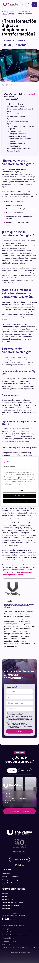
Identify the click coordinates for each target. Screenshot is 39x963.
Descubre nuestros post (19, 11)
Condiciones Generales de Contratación (15, 935)
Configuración (19, 490)
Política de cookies (12, 478)
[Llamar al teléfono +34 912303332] (23, 4)
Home (4, 11)
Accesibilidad (6, 932)
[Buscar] (29, 4)
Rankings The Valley (10, 880)
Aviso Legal (5, 928)
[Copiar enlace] (11, 85)
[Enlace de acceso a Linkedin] (20, 865)
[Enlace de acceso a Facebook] (16, 865)
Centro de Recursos (10, 877)
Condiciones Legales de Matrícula (13, 925)
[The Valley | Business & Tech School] (10, 4)
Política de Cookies (8, 938)
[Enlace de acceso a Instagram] (23, 865)
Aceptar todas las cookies (19, 501)
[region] (19, 481)
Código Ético (6, 944)
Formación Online (9, 908)
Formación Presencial (10, 905)
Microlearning (7, 899)
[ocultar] (31, 94)
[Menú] (34, 4)
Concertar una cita (18, 811)
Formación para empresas (12, 902)
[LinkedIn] (7, 85)
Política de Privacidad (15, 721)
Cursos (4, 896)
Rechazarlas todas (20, 495)
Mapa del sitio (7, 883)
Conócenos (6, 874)
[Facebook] (3, 85)
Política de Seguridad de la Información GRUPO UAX (19, 947)
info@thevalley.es (21, 859)
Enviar (19, 731)
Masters (5, 893)
